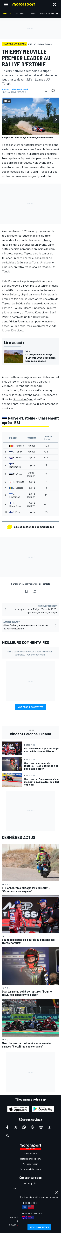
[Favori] (46, 90)
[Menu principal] (5, 4)
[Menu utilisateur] (54, 4)
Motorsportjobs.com (30, 1158)
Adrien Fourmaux (19, 321)
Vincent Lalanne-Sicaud (15, 89)
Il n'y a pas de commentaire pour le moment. (30, 653)
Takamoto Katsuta (41, 290)
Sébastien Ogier (23, 399)
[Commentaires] (54, 90)
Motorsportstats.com (30, 1169)
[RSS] (7, 1135)
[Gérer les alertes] (35, 591)
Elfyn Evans (38, 244)
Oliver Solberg (10, 294)
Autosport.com (30, 1163)
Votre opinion (30, 1183)
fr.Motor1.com (30, 1153)
